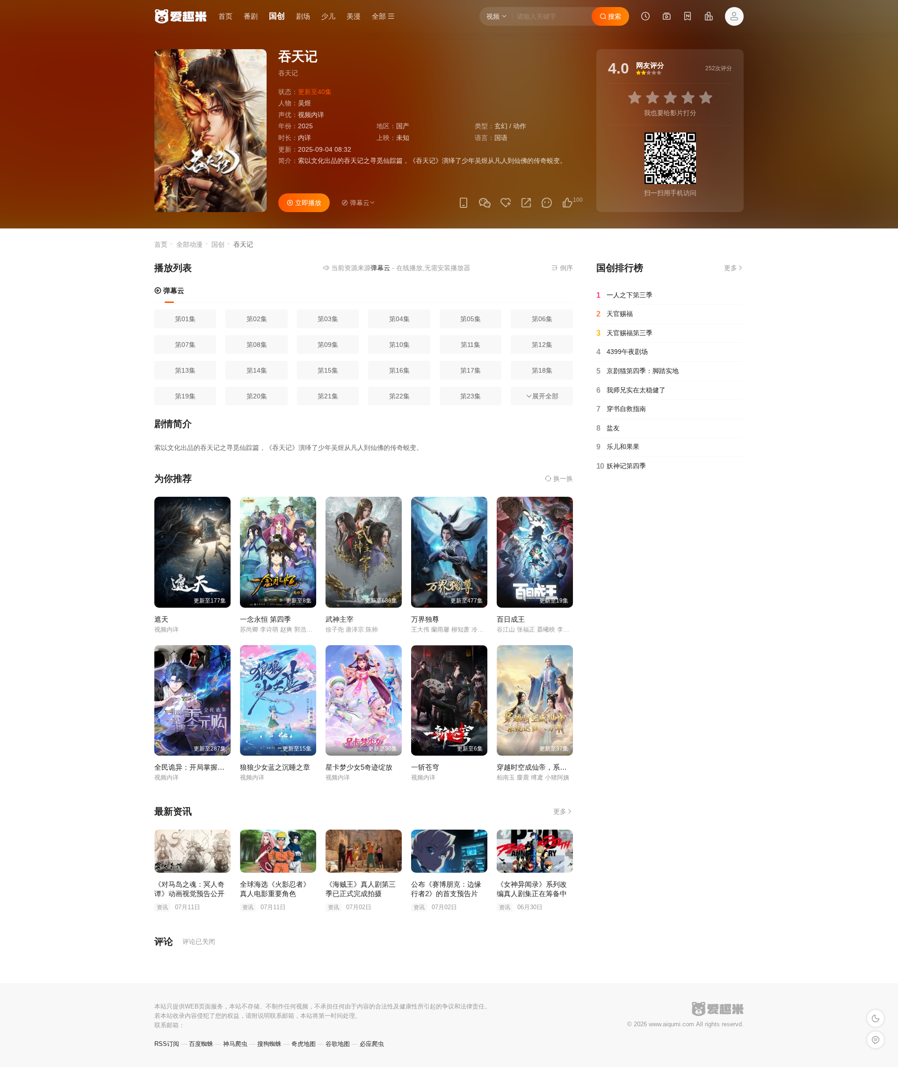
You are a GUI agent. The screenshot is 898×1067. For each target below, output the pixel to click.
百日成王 (511, 619)
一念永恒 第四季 (265, 619)
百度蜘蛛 (201, 1043)
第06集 (542, 319)
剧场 (303, 16)
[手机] (463, 203)
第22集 (399, 396)
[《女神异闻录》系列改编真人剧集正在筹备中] (535, 851)
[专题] (666, 17)
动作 (519, 126)
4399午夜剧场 (622, 352)
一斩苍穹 (425, 767)
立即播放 (307, 202)
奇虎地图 (303, 1043)
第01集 (185, 319)
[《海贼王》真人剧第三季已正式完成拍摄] (364, 851)
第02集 (256, 319)
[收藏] (505, 203)
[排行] (708, 17)
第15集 (328, 370)
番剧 (251, 16)
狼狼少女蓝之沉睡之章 (275, 767)
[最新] (687, 17)
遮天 (161, 619)
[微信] (484, 203)
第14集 (256, 370)
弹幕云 (172, 290)
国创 (277, 16)
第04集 (399, 319)
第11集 (470, 344)
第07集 (185, 344)
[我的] (734, 16)
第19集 (185, 396)
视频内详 (311, 114)
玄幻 (500, 126)
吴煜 (304, 103)
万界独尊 (425, 619)
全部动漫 (189, 244)
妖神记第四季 (621, 466)
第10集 (399, 344)
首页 (225, 16)
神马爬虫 (235, 1043)
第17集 (470, 370)
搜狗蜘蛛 (269, 1043)
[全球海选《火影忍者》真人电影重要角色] (278, 851)
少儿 (328, 16)
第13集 (185, 370)
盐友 (608, 428)
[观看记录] (645, 17)
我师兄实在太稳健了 (631, 390)
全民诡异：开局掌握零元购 (196, 767)
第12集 (542, 344)
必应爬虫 (372, 1043)
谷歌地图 (338, 1043)
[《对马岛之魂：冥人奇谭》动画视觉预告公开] (192, 851)
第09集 (328, 344)
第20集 (256, 396)
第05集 (470, 319)
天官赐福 (614, 314)
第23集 (470, 396)
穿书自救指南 (621, 409)
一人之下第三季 (624, 295)
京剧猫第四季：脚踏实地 (637, 371)
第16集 (399, 370)
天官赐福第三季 (624, 333)
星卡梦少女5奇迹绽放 (359, 767)
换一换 (562, 478)
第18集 (542, 370)
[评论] (546, 203)
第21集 (328, 396)
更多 (559, 811)
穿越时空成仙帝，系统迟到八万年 (549, 767)
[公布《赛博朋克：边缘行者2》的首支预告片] (449, 851)
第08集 (256, 344)
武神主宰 (340, 619)
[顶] (567, 203)
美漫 (354, 16)
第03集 (328, 319)
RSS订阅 (166, 1043)
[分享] (526, 203)
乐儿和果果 (617, 447)
